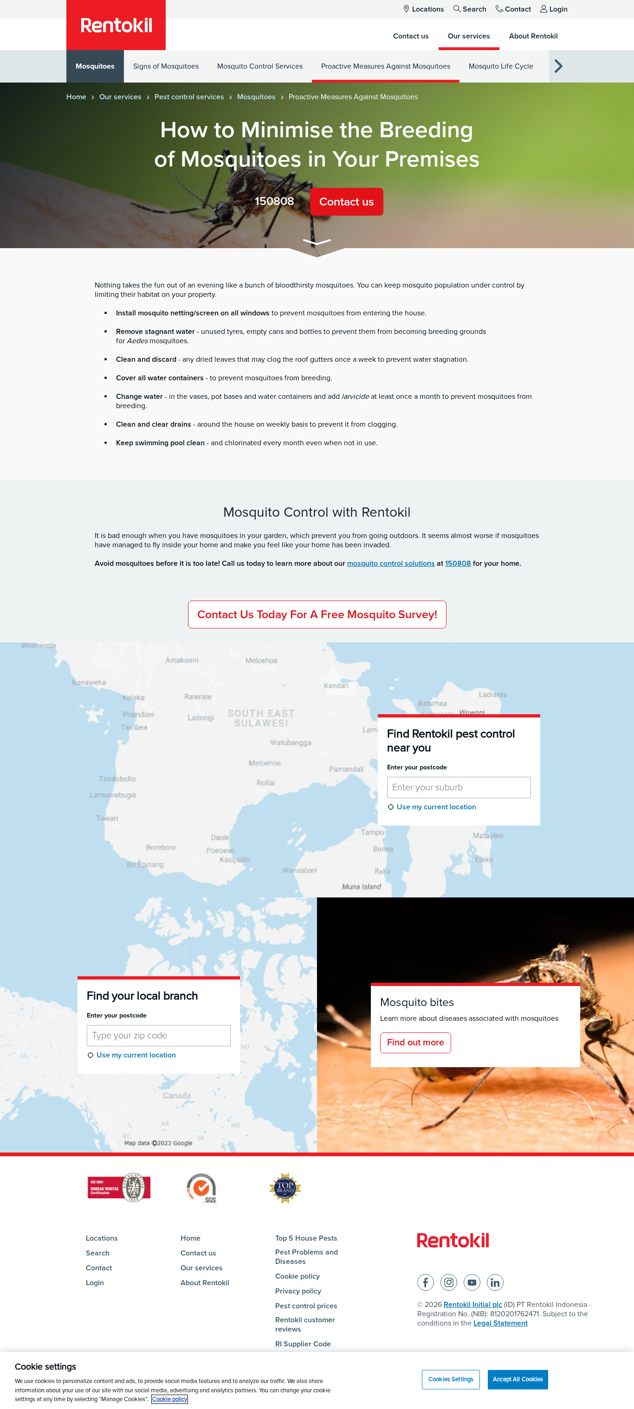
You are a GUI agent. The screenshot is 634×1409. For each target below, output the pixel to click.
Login (559, 9)
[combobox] (459, 787)
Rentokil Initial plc (473, 1304)
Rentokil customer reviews (305, 1324)
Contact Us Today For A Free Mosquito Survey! (317, 614)
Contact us (346, 202)
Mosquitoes (95, 66)
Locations (428, 9)
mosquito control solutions (391, 563)
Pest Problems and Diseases (306, 1257)
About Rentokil (205, 1282)
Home (76, 97)
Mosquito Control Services (260, 66)
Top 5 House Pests (306, 1238)
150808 (274, 201)
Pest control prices (306, 1306)
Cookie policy (297, 1276)
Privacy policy (298, 1291)
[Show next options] (558, 66)
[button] (317, 243)
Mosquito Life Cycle (501, 66)
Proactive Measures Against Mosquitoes (385, 66)
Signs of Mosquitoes (166, 66)
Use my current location (436, 807)
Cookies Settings (450, 1379)
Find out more (415, 1042)
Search (474, 9)
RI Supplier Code (303, 1344)
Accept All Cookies (518, 1379)
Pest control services (189, 97)
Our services (120, 97)
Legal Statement (500, 1323)
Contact (518, 9)
